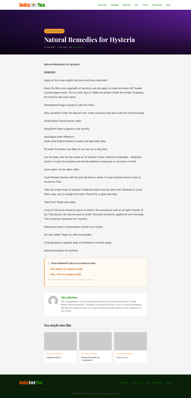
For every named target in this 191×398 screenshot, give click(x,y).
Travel (145, 5)
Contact (124, 382)
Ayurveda (102, 5)
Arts (136, 5)
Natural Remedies (54, 31)
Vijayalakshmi (78, 47)
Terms (148, 382)
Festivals (126, 5)
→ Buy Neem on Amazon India (65, 269)
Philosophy (157, 5)
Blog (168, 5)
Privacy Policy (136, 382)
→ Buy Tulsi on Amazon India (64, 274)
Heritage (114, 5)
